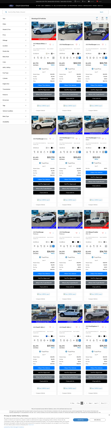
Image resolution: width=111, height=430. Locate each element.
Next (90, 403)
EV (52, 5)
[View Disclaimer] (48, 57)
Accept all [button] (81, 420)
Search (101, 12)
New (39, 5)
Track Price (45, 69)
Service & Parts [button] (87, 5)
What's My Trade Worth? (44, 94)
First (72, 403)
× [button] (109, 415)
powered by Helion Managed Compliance (14, 427)
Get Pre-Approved (44, 90)
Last (96, 403)
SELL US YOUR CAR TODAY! (60, 5)
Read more (31, 424)
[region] (44, 77)
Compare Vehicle (40, 110)
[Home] (37, 5)
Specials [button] (80, 5)
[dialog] (55, 421)
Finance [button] (95, 5)
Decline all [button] (97, 420)
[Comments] (53, 58)
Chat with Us (44, 98)
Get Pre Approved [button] (72, 5)
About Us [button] (100, 5)
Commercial (48, 5)
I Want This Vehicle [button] (44, 85)
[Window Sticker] (80, 58)
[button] (54, 31)
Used (42, 5)
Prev (78, 403)
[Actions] (53, 44)
